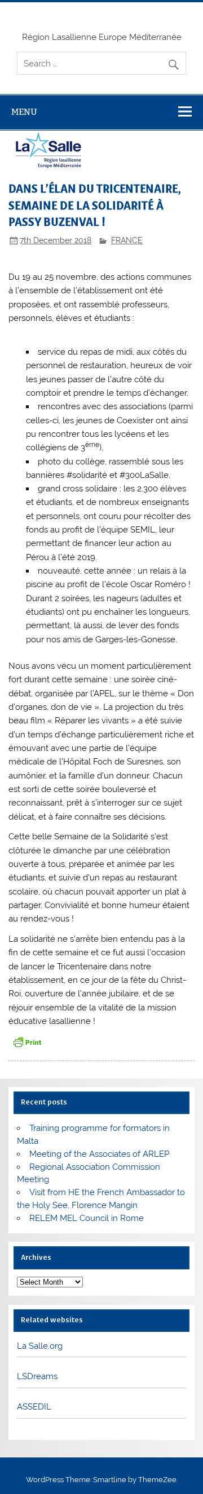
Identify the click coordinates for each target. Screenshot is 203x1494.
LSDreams (37, 1376)
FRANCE (127, 240)
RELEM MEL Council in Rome (86, 1218)
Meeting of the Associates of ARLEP (99, 1154)
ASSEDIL (34, 1407)
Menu (24, 111)
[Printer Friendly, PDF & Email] (27, 1042)
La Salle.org (40, 1346)
